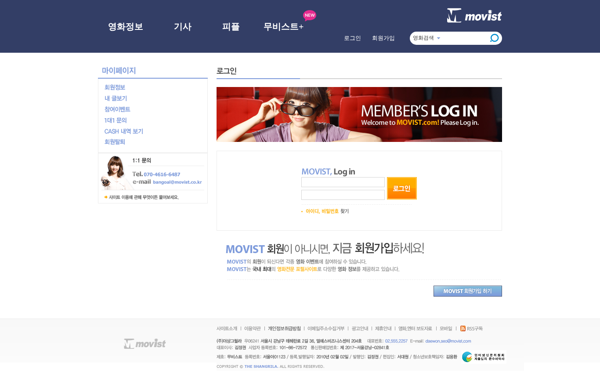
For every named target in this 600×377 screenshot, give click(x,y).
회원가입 (383, 38)
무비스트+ (284, 26)
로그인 (352, 38)
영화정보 (125, 26)
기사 (183, 26)
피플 (231, 26)
